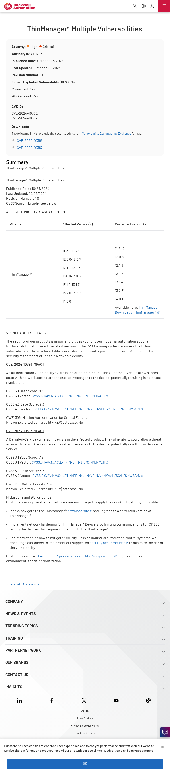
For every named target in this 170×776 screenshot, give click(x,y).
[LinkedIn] (20, 699)
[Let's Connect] (165, 732)
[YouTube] (116, 699)
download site (78, 511)
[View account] (152, 6)
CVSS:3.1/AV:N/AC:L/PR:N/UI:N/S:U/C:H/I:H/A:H (68, 396)
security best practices (107, 543)
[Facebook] (52, 699)
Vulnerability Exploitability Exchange (106, 133)
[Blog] (148, 699)
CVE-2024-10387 (29, 148)
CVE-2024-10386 (29, 140)
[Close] (162, 747)
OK (85, 763)
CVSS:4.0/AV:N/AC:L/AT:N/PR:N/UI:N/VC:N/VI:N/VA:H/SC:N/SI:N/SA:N (86, 476)
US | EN (85, 710)
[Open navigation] (164, 6)
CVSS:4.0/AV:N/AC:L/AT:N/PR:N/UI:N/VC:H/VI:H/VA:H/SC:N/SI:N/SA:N (86, 409)
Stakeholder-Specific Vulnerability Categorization (75, 556)
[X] (84, 699)
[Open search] (135, 6)
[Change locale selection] (144, 6)
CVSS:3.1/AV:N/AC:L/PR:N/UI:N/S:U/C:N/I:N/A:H (68, 462)
